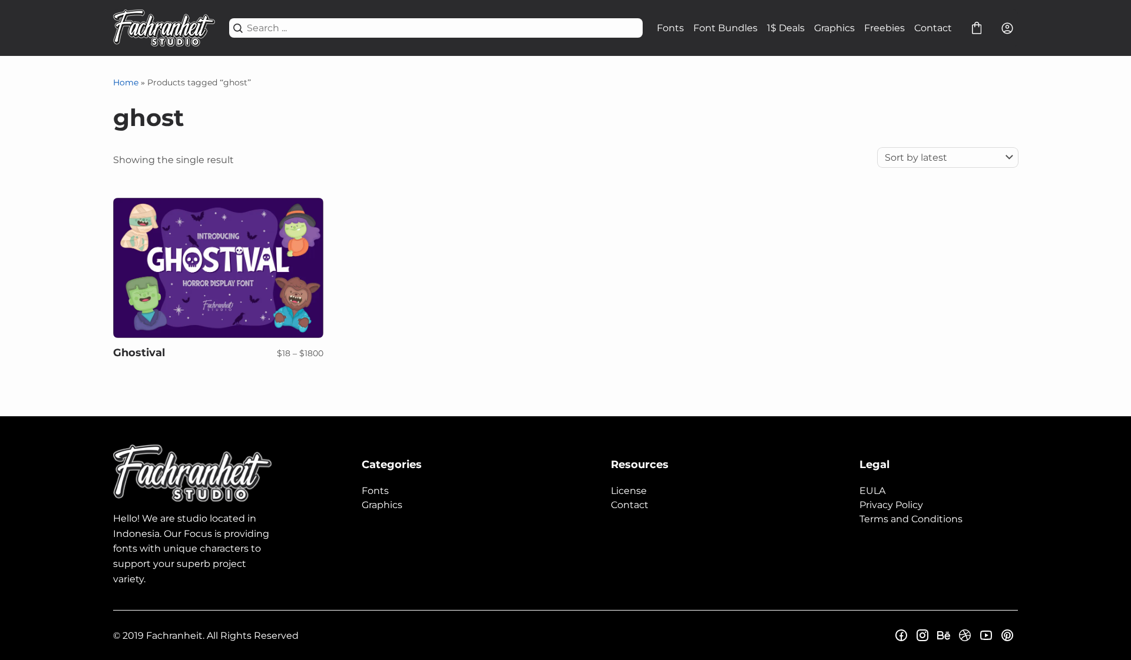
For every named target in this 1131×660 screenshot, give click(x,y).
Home (125, 82)
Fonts (670, 28)
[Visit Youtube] (986, 635)
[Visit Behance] (943, 635)
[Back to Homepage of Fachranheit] (164, 28)
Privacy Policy (891, 504)
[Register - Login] (1007, 28)
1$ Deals (786, 28)
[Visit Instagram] (922, 635)
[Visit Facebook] (901, 635)
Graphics (834, 28)
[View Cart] (976, 28)
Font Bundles (725, 28)
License (629, 490)
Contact (933, 28)
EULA (872, 490)
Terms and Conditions (911, 519)
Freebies (884, 28)
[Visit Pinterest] (1007, 635)
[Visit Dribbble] (964, 635)
